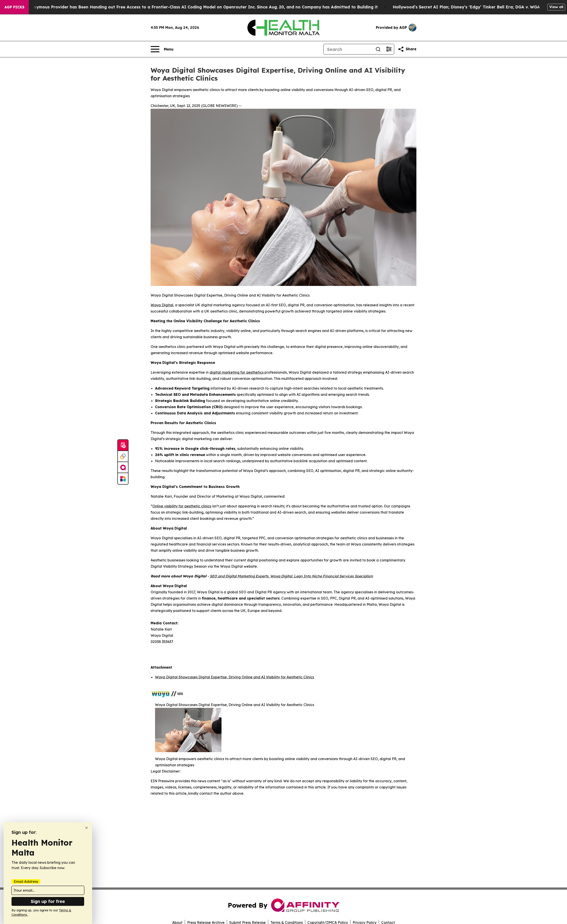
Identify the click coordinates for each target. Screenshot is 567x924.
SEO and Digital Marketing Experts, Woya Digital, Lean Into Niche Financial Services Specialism (291, 576)
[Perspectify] (123, 456)
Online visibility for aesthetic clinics (181, 506)
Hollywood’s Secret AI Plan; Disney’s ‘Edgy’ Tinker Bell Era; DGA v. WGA (466, 7)
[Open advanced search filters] (388, 49)
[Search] (378, 49)
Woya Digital (162, 305)
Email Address (26, 881)
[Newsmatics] (123, 478)
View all (556, 7)
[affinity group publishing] (123, 467)
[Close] (86, 828)
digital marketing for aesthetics (237, 372)
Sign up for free (48, 901)
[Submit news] (123, 445)
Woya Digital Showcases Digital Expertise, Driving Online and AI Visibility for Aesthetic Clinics (234, 677)
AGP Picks (14, 7)
